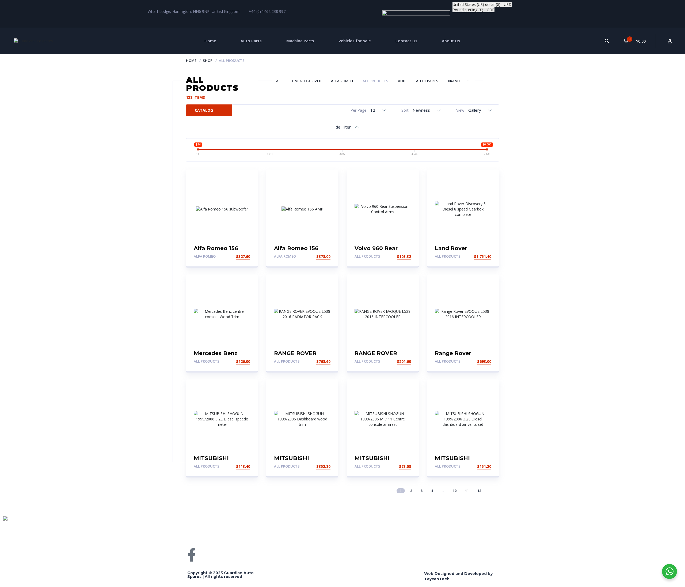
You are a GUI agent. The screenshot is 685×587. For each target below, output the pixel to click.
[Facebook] (191, 555)
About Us (451, 40)
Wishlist (576, 521)
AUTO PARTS (427, 80)
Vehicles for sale (354, 40)
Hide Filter (341, 127)
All (279, 80)
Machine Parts (300, 40)
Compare (524, 531)
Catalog (204, 110)
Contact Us (406, 40)
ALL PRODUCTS (375, 80)
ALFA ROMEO (342, 80)
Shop (207, 60)
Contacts (470, 531)
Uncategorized (306, 80)
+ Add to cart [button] (235, 256)
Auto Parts (251, 40)
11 (467, 490)
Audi (402, 80)
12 (479, 490)
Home (210, 40)
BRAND (454, 80)
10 (454, 490)
